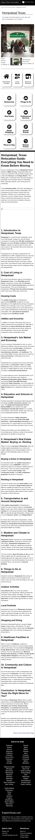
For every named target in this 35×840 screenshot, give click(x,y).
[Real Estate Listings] (6, 76)
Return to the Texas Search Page (24, 733)
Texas (2, 7)
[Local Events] (17, 76)
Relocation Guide (10, 7)
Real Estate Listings (6, 82)
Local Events (17, 82)
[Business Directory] (28, 76)
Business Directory (28, 82)
